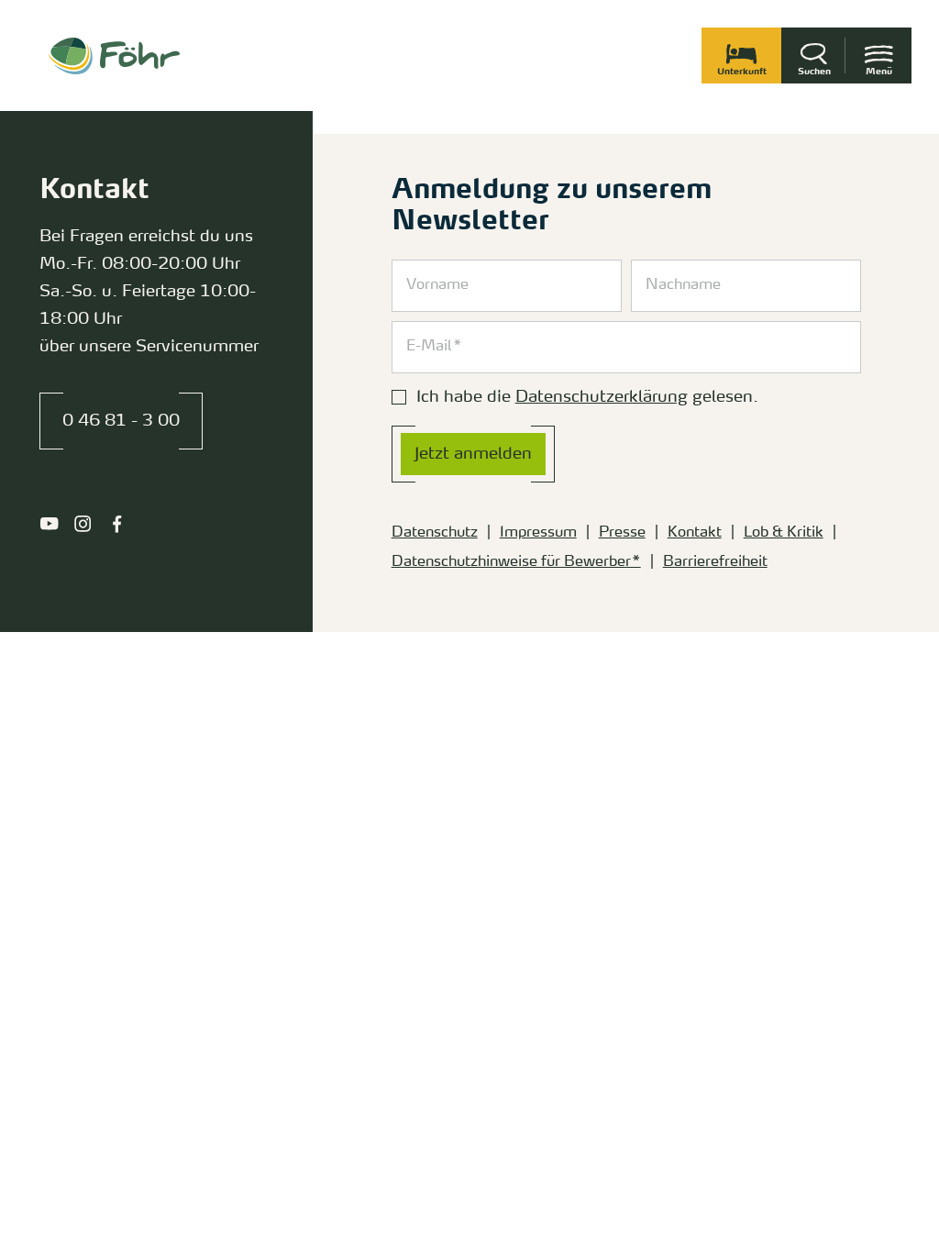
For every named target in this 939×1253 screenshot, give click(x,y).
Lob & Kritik (783, 533)
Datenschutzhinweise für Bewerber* (516, 562)
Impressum (538, 533)
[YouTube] (49, 524)
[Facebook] (117, 524)
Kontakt (695, 533)
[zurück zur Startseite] (114, 56)
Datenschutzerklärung (601, 397)
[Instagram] (83, 524)
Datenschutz (435, 533)
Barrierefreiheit (715, 562)
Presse (622, 533)
